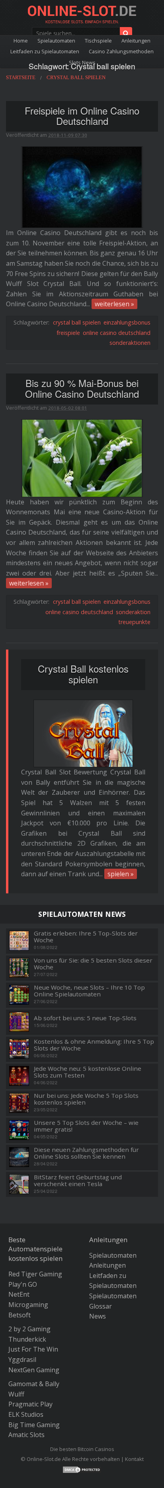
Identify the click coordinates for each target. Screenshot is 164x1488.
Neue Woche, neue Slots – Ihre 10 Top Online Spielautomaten (89, 990)
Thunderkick (27, 1339)
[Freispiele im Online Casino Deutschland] (82, 186)
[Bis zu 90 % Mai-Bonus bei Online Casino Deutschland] (82, 457)
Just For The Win (33, 1349)
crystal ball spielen (77, 322)
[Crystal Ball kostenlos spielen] (83, 733)
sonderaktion (133, 612)
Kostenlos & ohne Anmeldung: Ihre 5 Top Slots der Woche (94, 1044)
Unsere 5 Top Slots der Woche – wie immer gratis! (86, 1125)
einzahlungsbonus (126, 322)
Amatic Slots (26, 1434)
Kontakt (134, 1459)
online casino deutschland (116, 333)
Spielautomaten (56, 40)
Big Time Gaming (34, 1424)
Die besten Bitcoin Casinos (82, 1449)
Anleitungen (135, 40)
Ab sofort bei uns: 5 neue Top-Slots (85, 1018)
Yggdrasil (22, 1359)
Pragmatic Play (30, 1404)
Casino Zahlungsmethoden (121, 51)
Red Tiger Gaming (35, 1274)
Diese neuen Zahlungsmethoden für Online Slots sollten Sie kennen (86, 1152)
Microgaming (28, 1304)
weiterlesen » (114, 304)
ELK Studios (25, 1414)
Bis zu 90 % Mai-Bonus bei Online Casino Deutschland (82, 388)
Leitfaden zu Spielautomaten (44, 51)
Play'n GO (22, 1284)
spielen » (120, 873)
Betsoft (19, 1315)
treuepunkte (134, 622)
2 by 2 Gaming (29, 1329)
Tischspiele (98, 40)
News (97, 1316)
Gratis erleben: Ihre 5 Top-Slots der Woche (86, 936)
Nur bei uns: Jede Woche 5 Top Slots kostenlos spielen (86, 1098)
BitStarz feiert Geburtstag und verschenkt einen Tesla (78, 1180)
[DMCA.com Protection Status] (82, 1469)
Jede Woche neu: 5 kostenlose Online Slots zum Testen (87, 1071)
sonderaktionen (129, 342)
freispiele (68, 333)
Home (21, 40)
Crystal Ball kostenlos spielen (83, 673)
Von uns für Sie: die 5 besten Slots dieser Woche (93, 963)
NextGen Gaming (33, 1369)
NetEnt (18, 1294)
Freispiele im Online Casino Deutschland (82, 115)
